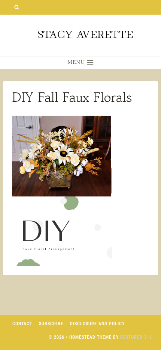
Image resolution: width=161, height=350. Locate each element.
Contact (22, 323)
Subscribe (51, 323)
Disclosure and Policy (97, 323)
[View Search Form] (16, 7)
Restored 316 (136, 337)
